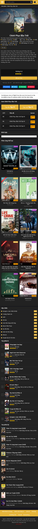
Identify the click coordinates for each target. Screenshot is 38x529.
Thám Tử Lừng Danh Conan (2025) (16, 428)
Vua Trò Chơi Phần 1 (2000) (14, 501)
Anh (16, 43)
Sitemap (34, 511)
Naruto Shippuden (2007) (13, 461)
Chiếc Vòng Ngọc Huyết (16, 369)
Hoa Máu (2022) (10, 477)
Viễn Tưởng (23, 419)
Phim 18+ (22, 355)
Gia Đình (32, 411)
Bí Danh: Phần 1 (14, 385)
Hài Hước (22, 411)
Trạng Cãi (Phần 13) (15, 409)
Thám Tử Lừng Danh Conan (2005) (16, 444)
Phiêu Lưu (26, 379)
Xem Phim (19, 78)
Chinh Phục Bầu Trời (6, 82)
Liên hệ (28, 511)
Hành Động (17, 379)
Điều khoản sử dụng (7, 511)
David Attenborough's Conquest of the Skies (23, 82)
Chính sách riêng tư (19, 511)
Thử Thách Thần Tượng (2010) (14, 485)
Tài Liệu (3, 47)
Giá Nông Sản (12, 514)
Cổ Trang (29, 495)
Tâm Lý (16, 371)
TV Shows (30, 487)
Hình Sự (26, 387)
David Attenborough (28, 41)
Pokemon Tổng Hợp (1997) (13, 453)
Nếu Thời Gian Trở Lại (16, 361)
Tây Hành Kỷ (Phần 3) (16, 393)
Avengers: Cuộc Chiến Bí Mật (18, 417)
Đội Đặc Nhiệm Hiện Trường (18, 377)
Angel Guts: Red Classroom (17, 352)
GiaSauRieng (26, 514)
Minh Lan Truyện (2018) (13, 493)
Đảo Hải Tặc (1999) (11, 436)
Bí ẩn (35, 430)
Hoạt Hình (8, 432)
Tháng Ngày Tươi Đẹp (16, 344)
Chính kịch (16, 355)
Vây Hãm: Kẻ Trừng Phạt (16, 401)
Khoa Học (28, 419)
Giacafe (20, 514)
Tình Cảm (16, 346)
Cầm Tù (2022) (10, 469)
